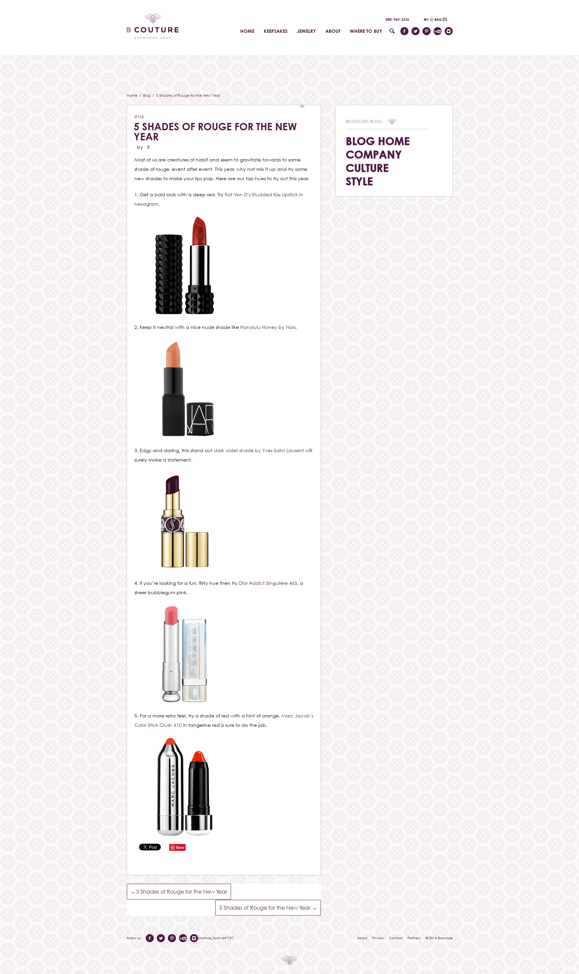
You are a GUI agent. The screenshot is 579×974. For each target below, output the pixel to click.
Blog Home (378, 140)
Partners (414, 938)
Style (139, 117)
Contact (395, 938)
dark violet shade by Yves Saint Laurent (259, 450)
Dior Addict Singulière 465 (268, 583)
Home (132, 95)
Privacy (378, 938)
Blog (147, 95)
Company (374, 154)
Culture (367, 167)
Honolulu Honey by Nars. (268, 327)
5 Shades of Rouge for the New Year (215, 131)
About (362, 938)
